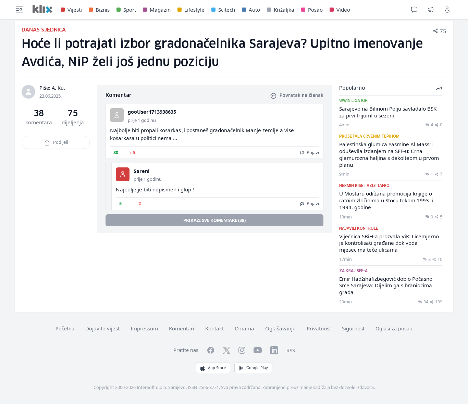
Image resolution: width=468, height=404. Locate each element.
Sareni (141, 171)
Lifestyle (194, 9)
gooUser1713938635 (152, 112)
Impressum (144, 328)
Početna (65, 328)
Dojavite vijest (102, 328)
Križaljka (284, 9)
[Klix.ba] (42, 9)
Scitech (226, 9)
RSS (290, 350)
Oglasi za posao (393, 328)
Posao (315, 9)
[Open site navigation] (19, 9)
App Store (217, 367)
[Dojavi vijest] (430, 9)
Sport (129, 9)
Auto (254, 9)
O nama (244, 328)
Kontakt (214, 328)
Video (343, 9)
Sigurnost (353, 328)
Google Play (257, 367)
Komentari (181, 328)
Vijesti (74, 9)
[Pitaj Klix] (414, 9)
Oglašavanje (280, 328)
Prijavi (312, 152)
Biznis (103, 9)
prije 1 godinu (142, 120)
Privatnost (319, 328)
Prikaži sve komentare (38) (214, 220)
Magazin (160, 9)
